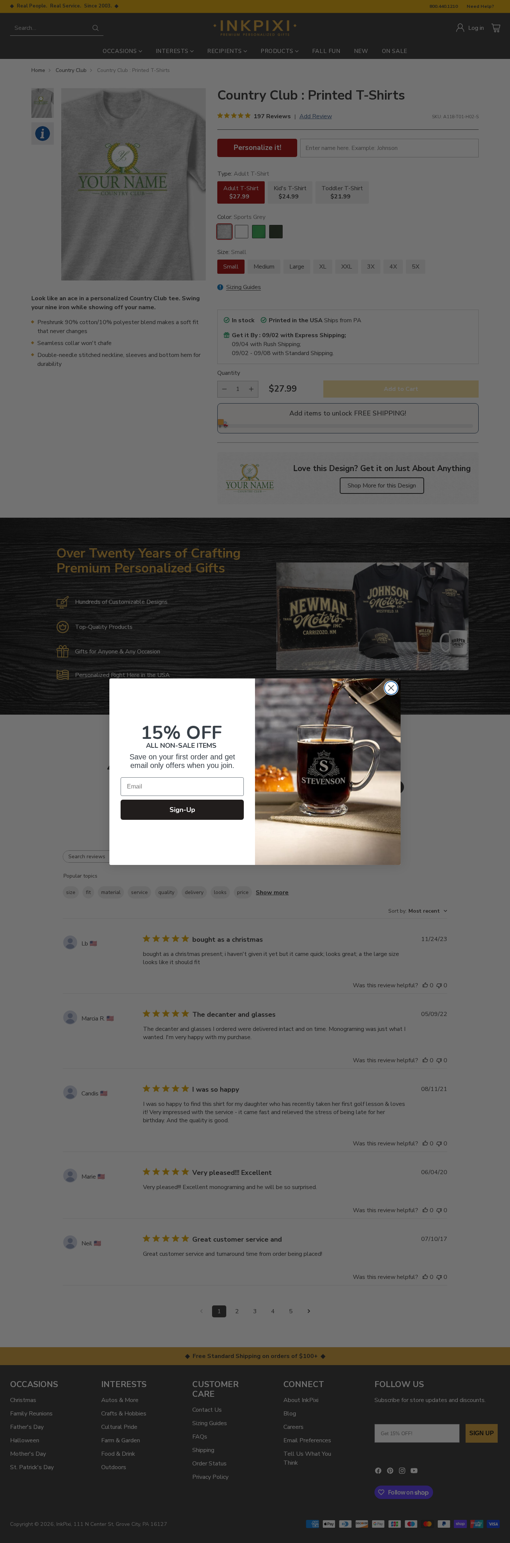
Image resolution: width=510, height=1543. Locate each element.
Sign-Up (182, 809)
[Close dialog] (391, 687)
